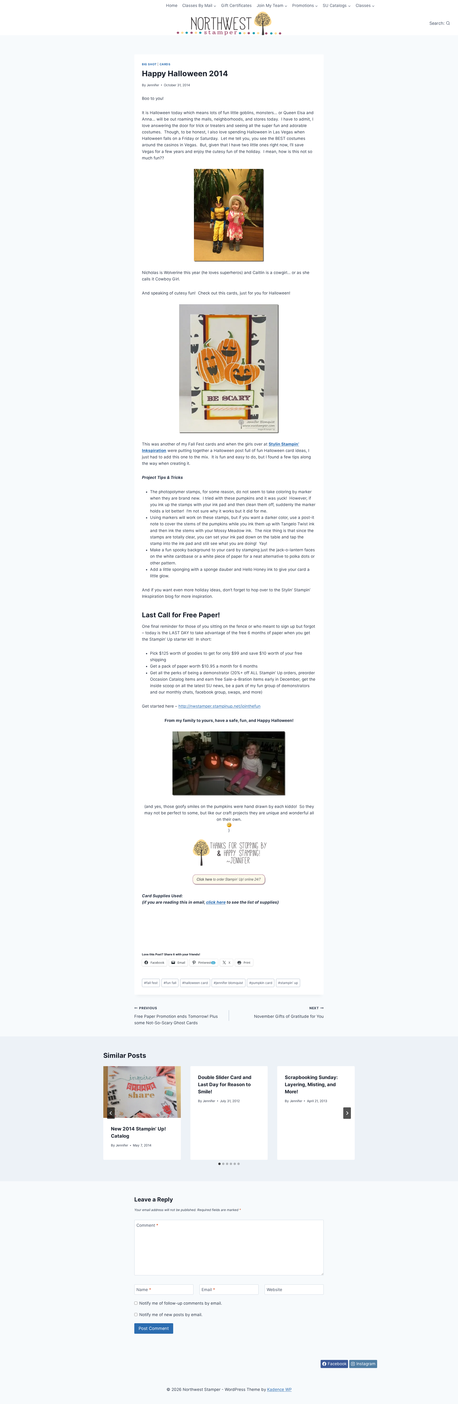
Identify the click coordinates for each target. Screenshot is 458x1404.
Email (208, 1289)
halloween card (195, 983)
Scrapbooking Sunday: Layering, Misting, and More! (311, 1085)
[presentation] (142, 1092)
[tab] (219, 1164)
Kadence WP (279, 1389)
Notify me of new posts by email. (171, 1314)
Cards (165, 64)
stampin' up (288, 983)
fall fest (151, 983)
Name (143, 1289)
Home (171, 5)
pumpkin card (260, 983)
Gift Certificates (236, 5)
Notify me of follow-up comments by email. (180, 1303)
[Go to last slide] (111, 1113)
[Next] (347, 1113)
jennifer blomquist (228, 983)
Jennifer (153, 85)
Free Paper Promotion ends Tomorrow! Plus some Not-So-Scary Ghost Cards (176, 1015)
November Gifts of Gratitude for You (289, 1012)
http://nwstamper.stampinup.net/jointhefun (219, 706)
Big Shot (149, 64)
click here (216, 902)
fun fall (170, 983)
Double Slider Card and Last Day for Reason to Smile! (224, 1085)
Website (274, 1289)
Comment (147, 1225)
